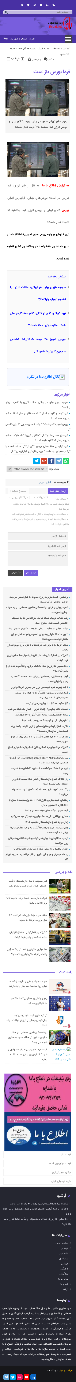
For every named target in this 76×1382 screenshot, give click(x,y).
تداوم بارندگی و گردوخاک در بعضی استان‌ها (45, 720)
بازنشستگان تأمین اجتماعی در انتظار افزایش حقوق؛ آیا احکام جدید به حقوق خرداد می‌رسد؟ (27, 1037)
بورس (65, 210)
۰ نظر (51, 59)
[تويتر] (28, 5)
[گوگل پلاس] (44, 461)
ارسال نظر (31, 573)
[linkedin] (47, 5)
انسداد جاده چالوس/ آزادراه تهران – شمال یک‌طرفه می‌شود (38, 709)
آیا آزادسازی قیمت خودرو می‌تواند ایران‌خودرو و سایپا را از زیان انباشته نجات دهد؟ (26, 1020)
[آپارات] (35, 5)
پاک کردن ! (15, 573)
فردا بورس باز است (51, 72)
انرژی (48, 482)
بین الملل (63, 1259)
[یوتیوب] (41, 5)
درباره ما (64, 1284)
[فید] (54, 5)
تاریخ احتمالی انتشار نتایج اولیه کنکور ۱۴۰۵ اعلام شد (41, 715)
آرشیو (61, 1195)
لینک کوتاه (54, 469)
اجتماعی (64, 1248)
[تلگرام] (22, 5)
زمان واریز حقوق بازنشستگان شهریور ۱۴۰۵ (46, 822)
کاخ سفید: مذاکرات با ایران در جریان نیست (46, 703)
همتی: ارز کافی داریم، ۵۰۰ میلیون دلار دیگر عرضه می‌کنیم (39, 816)
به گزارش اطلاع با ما (55, 185)
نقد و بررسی (63, 872)
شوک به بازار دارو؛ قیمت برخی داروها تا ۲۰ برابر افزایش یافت (37, 629)
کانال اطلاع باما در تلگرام (43, 377)
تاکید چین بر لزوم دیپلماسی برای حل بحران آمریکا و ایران (39, 687)
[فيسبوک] (51, 461)
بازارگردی (64, 1274)
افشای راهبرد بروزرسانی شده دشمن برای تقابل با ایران (40, 849)
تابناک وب (52, 1370)
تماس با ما (63, 1279)
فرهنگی (64, 1269)
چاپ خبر (37, 59)
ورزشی (64, 1264)
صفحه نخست (61, 1243)
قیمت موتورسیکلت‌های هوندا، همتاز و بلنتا (46, 811)
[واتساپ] (66, 461)
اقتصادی (64, 54)
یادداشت (65, 972)
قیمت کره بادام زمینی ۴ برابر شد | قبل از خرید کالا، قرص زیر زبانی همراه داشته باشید (27, 1055)
